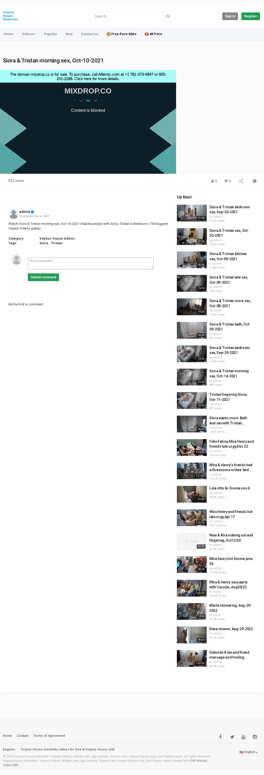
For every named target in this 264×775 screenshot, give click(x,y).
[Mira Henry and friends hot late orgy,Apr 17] (192, 517)
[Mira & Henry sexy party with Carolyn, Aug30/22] (192, 588)
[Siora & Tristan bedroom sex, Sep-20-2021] (192, 213)
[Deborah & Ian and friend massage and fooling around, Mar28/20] (192, 658)
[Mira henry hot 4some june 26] (192, 564)
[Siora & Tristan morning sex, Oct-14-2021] (192, 377)
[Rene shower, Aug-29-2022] (192, 635)
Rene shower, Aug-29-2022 (231, 629)
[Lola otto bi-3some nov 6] (192, 494)
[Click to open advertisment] (88, 122)
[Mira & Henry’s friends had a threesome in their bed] (192, 471)
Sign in (230, 16)
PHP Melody (199, 761)
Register (250, 16)
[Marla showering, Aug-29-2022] (192, 611)
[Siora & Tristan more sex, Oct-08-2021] (192, 306)
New (69, 34)
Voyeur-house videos (57, 238)
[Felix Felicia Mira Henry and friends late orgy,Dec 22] (192, 447)
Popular (50, 34)
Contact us (89, 34)
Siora (43, 243)
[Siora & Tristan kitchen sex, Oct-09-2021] (192, 259)
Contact (22, 736)
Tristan (57, 243)
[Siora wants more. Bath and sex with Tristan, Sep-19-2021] (192, 424)
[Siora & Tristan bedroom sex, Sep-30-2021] (192, 353)
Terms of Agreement (49, 736)
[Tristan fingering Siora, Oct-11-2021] (192, 400)
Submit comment (43, 277)
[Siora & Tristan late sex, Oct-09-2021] (192, 283)
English (250, 752)
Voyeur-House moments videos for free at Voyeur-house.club (67, 749)
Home (9, 34)
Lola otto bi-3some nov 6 (229, 488)
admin (24, 212)
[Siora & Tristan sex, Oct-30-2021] (192, 236)
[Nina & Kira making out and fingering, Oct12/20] (192, 541)
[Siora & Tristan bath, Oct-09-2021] (192, 330)
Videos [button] (27, 34)
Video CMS (10, 765)
